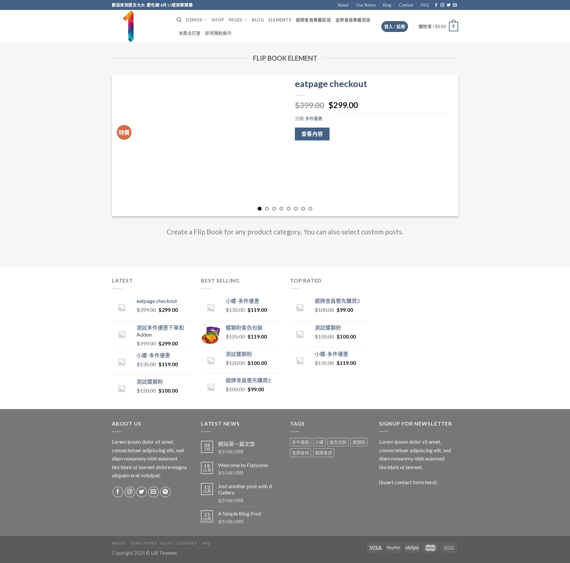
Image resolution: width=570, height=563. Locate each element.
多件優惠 (313, 118)
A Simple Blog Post (239, 513)
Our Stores (366, 5)
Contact (406, 5)
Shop (217, 19)
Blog (387, 5)
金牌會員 (300, 452)
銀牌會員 (323, 452)
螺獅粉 (359, 442)
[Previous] (127, 145)
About (343, 5)
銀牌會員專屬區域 (313, 19)
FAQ (425, 5)
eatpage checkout (331, 83)
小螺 (319, 442)
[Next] (443, 145)
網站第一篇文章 (236, 444)
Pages (235, 19)
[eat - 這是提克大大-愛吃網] (139, 26)
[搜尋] (178, 20)
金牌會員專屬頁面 (352, 19)
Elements (280, 19)
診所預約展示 (218, 33)
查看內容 (312, 134)
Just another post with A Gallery (245, 489)
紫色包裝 (338, 442)
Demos (194, 19)
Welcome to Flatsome (243, 465)
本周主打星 (190, 33)
